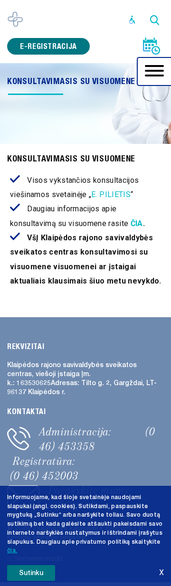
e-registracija (48, 46)
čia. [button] (12, 550)
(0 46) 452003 (44, 476)
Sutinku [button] (31, 573)
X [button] (161, 572)
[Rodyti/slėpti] (154, 71)
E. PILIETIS (111, 194)
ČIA (137, 223)
